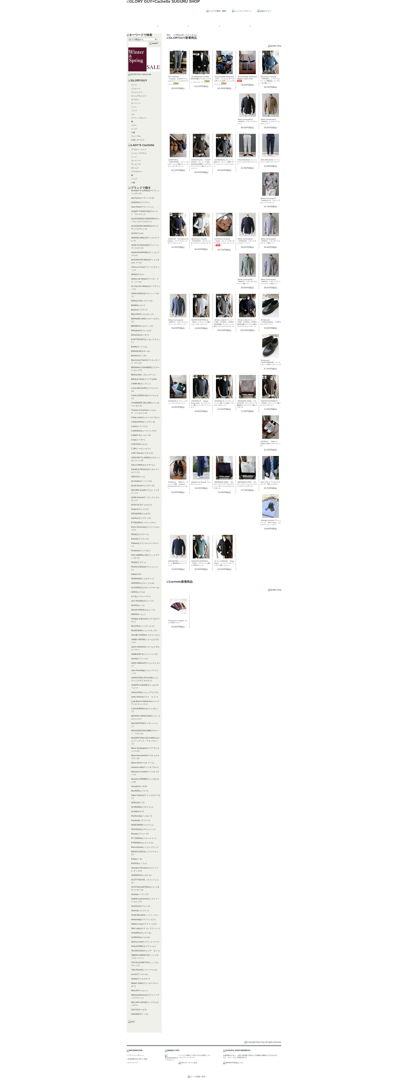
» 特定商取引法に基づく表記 (137, 1059)
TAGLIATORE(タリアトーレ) (143, 946)
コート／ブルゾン (138, 118)
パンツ (134, 110)
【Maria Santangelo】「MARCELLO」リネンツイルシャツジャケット (270, 200)
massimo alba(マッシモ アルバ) (144, 767)
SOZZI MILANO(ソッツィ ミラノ (145, 915)
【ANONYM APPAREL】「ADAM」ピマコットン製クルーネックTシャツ (270, 403)
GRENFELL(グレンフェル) (142, 583)
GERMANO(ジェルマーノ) (142, 579)
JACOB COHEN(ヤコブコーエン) (145, 635)
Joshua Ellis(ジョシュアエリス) (144, 692)
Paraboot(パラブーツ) (140, 820)
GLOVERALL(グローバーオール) (145, 587)
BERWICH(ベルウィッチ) (142, 326)
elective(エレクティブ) (141, 518)
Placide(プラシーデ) (140, 834)
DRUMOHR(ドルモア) (140, 514)
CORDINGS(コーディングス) (143, 431)
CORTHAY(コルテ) (139, 444)
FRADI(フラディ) (138, 562)
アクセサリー (137, 171)
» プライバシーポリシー (135, 1055)
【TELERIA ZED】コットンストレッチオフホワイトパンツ (247, 162)
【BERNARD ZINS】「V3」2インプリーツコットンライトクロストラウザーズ (247, 484)
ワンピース (136, 164)
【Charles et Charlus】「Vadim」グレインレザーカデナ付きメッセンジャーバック (224, 242)
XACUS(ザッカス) (139, 1010)
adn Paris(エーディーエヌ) (142, 198)
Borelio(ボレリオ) (138, 356)
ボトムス (135, 168)
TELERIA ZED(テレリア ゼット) (145, 951)
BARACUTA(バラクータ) (141, 301)
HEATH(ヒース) (138, 605)
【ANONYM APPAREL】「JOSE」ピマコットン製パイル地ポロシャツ (201, 563)
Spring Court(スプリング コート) (145, 942)
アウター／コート (138, 149)
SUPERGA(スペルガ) (140, 937)
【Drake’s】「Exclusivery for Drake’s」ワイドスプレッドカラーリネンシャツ (178, 241)
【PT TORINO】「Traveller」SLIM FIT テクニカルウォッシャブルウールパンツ (178, 80)
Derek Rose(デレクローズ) (142, 486)
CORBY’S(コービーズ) (141, 435)
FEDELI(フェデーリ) (140, 534)
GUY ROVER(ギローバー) (142, 601)
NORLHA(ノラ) (137, 802)
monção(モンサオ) (139, 786)
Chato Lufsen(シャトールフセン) (145, 417)
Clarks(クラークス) (139, 426)
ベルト (134, 125)
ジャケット (136, 88)
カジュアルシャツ (138, 96)
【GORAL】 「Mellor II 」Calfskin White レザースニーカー (270, 443)
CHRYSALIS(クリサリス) (142, 453)
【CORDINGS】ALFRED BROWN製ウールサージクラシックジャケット (201, 79)
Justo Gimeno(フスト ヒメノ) (144, 697)
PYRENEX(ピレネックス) (142, 843)
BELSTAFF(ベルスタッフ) (142, 314)
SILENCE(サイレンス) (140, 906)
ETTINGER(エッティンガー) (143, 522)
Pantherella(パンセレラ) (141, 816)
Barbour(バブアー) (139, 310)
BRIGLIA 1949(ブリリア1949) (144, 379)
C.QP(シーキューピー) (140, 449)
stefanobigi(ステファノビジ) (143, 919)
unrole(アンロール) (139, 974)
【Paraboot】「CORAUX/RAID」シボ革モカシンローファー (270, 322)
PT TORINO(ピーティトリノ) (143, 838)
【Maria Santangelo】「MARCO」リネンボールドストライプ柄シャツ (270, 241)
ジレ (133, 114)
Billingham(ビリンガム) (141, 330)
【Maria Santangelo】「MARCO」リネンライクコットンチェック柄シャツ (270, 281)
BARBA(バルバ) (138, 305)
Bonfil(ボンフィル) (139, 347)
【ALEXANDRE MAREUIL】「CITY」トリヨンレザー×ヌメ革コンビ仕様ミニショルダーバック (224, 80)
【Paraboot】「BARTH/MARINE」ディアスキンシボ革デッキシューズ (270, 362)
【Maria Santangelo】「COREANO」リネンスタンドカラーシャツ (246, 241)
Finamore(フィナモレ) (140, 551)
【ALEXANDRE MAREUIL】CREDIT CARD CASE (247, 78)
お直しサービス (138, 140)
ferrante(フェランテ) (140, 539)
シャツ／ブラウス (138, 153)
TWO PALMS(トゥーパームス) (144, 970)
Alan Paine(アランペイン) (142, 207)
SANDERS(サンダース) (141, 875)
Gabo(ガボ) (136, 574)
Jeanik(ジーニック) (139, 659)
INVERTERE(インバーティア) (144, 630)
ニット (134, 107)
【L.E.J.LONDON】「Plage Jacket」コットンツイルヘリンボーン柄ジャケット (224, 563)
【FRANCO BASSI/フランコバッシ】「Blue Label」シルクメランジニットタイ (270, 522)
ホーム (143, 26)
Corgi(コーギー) (138, 440)
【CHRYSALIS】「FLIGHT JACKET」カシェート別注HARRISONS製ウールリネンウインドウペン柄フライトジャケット (201, 164)
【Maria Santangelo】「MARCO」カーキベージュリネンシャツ (270, 121)
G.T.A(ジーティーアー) (140, 596)
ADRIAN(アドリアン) (140, 202)
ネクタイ (135, 99)
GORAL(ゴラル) (138, 592)
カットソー (136, 103)
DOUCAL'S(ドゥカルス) (141, 505)
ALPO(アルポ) (137, 233)
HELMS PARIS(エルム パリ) (143, 610)
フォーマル (136, 136)
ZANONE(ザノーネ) (139, 1014)
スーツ (134, 85)
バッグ (134, 129)
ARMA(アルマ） (138, 274)
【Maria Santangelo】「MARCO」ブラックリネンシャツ (247, 121)
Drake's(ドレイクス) (140, 509)
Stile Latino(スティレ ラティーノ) (145, 928)
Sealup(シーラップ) (139, 894)
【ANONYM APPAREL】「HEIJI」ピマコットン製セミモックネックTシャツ (201, 322)
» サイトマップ (132, 1063)
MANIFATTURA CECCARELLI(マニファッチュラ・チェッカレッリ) (145, 741)
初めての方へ (173, 26)
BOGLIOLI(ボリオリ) (140, 335)
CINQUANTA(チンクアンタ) (143, 422)
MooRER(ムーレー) (139, 791)
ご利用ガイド (204, 26)
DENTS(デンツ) (138, 477)
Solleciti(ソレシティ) (140, 910)
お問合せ (265, 26)
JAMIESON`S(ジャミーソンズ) (144, 654)
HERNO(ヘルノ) (138, 614)
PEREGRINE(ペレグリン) (142, 825)
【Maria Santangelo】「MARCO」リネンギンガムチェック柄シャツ (247, 281)
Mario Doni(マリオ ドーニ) (142, 763)
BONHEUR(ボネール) (140, 351)
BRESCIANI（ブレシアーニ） (144, 375)
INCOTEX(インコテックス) (142, 626)
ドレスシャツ (137, 92)
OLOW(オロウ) (137, 811)
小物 (133, 132)
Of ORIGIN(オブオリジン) (142, 807)
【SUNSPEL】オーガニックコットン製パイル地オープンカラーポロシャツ (224, 403)
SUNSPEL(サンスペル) (141, 933)
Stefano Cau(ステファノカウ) (144, 924)
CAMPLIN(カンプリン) (141, 384)
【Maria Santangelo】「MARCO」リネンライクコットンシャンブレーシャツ (178, 322)
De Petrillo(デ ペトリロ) (141, 481)
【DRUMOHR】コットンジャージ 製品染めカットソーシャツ (177, 563)
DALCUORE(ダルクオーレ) (143, 465)
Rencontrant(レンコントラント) (144, 847)
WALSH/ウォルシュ (139, 990)
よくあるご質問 (234, 26)
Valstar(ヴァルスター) (140, 979)
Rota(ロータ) (136, 859)
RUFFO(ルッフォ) (139, 863)
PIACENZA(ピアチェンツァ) (143, 829)
